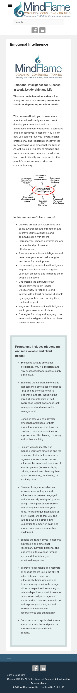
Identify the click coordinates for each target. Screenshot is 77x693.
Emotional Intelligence (29, 44)
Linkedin (42, 30)
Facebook (35, 30)
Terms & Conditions (15, 675)
